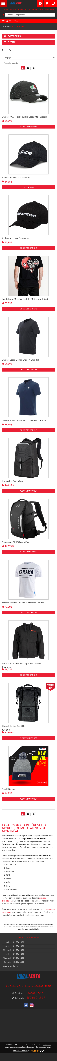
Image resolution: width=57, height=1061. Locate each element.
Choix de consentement (44, 1047)
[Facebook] (26, 1005)
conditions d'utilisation (27, 1047)
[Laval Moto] (22, 3)
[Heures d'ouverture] (40, 3)
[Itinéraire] (47, 3)
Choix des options (28, 248)
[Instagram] (32, 1005)
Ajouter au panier (28, 127)
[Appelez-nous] (53, 3)
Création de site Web (20, 1050)
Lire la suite (28, 187)
